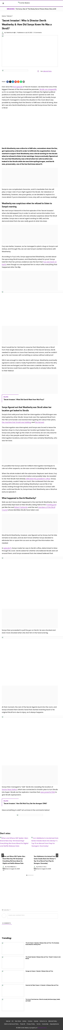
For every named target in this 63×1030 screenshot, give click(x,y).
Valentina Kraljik (11, 32)
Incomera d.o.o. (42, 1028)
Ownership (45, 1024)
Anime (24, 1021)
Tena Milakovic (11, 867)
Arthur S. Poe (42, 867)
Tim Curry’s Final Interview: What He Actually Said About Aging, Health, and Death (43, 1000)
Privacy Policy (31, 1024)
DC (13, 1021)
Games (36, 1021)
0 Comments (38, 32)
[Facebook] (7, 82)
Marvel (8, 1021)
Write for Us (43, 1021)
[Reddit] (18, 82)
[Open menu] (3, 3)
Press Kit (22, 1024)
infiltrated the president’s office (38, 479)
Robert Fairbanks (21, 507)
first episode (18, 87)
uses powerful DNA (47, 792)
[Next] (57, 855)
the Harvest (39, 422)
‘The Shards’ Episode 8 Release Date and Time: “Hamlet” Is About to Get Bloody (43, 957)
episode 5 (7, 548)
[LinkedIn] (13, 82)
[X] (10, 82)
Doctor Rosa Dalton (9, 789)
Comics (30, 1021)
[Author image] (3, 33)
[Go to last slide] (2, 855)
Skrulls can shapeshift (47, 89)
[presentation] (14, 845)
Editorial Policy (47, 71)
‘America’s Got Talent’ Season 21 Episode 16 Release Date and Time (42, 985)
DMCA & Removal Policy (11, 1024)
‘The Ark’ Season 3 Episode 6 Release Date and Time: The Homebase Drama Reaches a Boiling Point (42, 943)
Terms (38, 1024)
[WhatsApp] (21, 82)
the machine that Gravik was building (16, 422)
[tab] (26, 875)
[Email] (24, 82)
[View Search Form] (59, 3)
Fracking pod (51, 505)
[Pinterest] (15, 82)
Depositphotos (54, 1024)
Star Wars (18, 1021)
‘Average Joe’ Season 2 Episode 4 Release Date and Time (39, 971)
